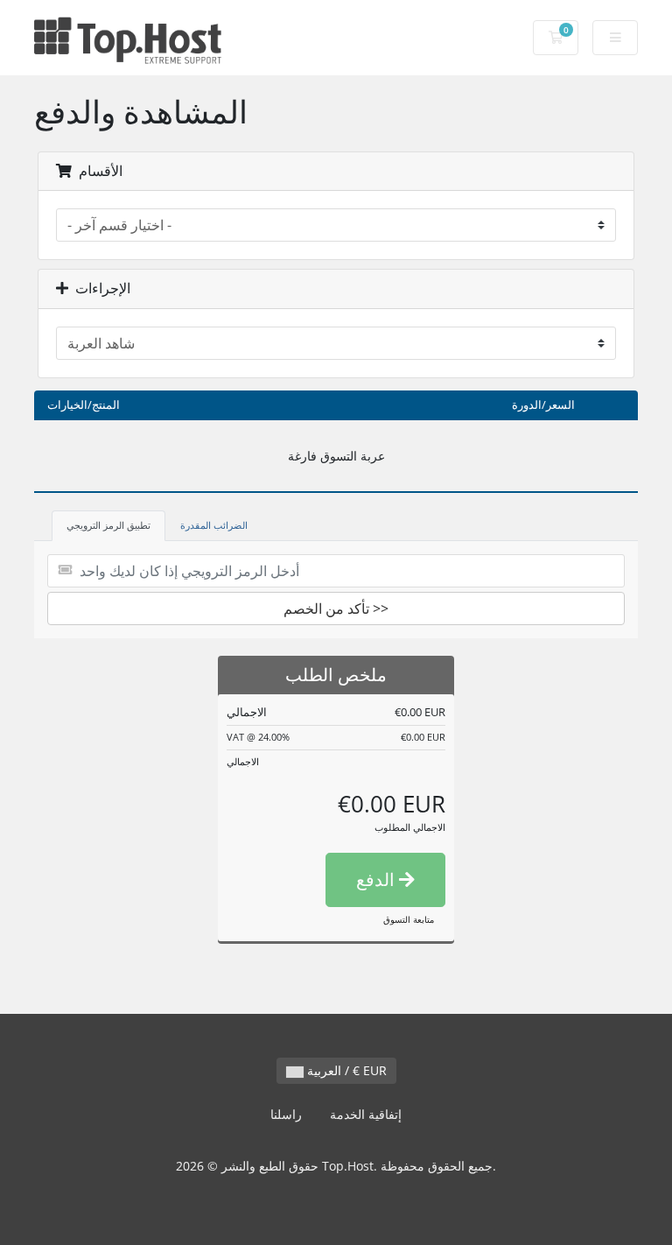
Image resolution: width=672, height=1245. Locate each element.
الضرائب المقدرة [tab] (214, 524)
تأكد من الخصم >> (336, 608)
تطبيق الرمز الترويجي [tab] (108, 524)
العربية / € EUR (345, 1070)
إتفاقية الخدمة (366, 1114)
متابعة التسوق (408, 919)
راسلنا (286, 1114)
